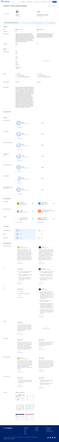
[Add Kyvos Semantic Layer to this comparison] (32, 218)
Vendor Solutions (48, 429)
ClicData (17, 14)
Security (9, 437)
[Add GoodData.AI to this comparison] (32, 203)
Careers (25, 431)
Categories (23, 1)
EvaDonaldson (43, 246)
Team (25, 430)
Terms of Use (5, 437)
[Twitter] (52, 437)
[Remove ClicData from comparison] (33, 10)
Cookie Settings (34, 437)
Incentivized (19, 261)
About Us (25, 429)
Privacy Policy (14, 437)
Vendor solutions (29, 1)
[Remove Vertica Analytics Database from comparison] (55, 10)
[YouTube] (48, 437)
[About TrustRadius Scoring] (16, 29)
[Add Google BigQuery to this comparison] (54, 203)
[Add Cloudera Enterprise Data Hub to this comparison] (54, 211)
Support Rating (5, 237)
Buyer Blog (36, 430)
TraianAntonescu (43, 288)
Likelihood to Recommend (7, 230)
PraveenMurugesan (43, 268)
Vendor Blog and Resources (50, 431)
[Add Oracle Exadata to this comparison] (54, 218)
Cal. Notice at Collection (27, 437)
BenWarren (21, 246)
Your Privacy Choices (20, 437)
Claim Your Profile (48, 430)
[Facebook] (50, 437)
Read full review (19, 263)
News (25, 432)
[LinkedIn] (54, 437)
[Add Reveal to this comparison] (32, 211)
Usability (4, 234)
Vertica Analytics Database (42, 14)
